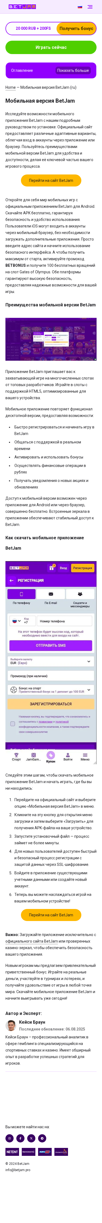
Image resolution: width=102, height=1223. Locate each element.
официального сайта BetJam (31, 941)
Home (10, 87)
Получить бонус (76, 28)
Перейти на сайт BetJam (51, 180)
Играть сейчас (51, 47)
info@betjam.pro (17, 1170)
